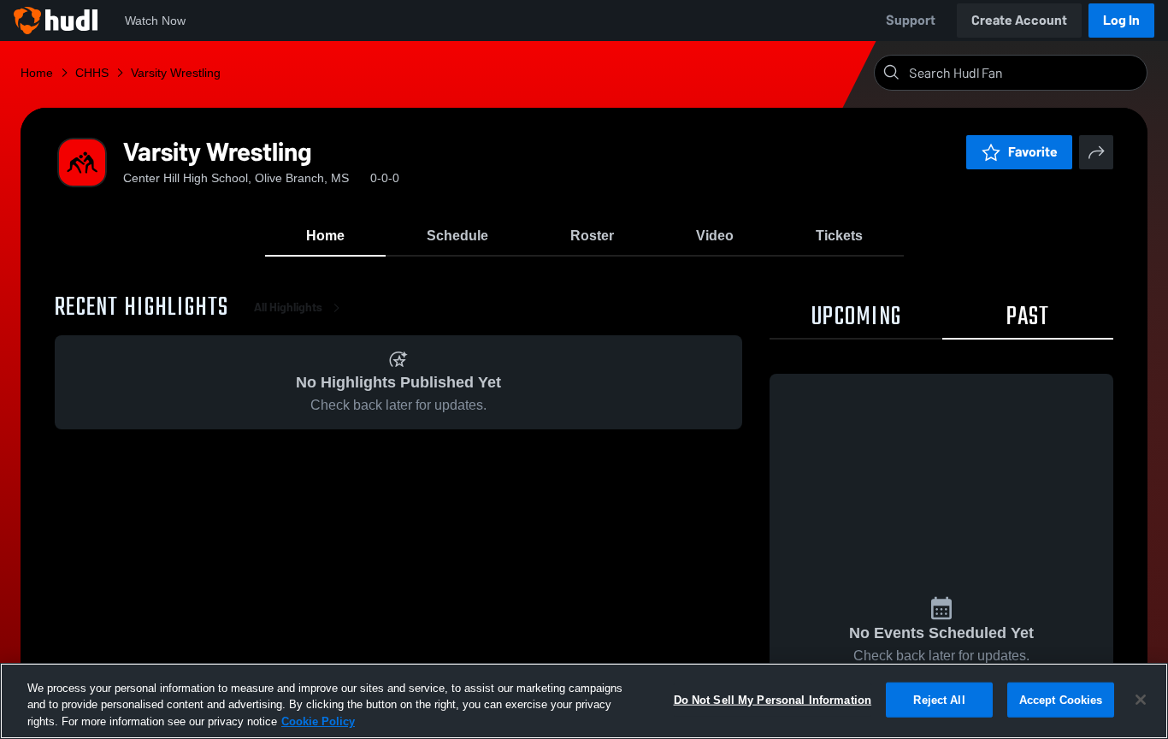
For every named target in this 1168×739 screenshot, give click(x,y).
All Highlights (288, 307)
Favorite (1033, 151)
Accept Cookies (1061, 699)
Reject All (938, 699)
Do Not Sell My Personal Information (773, 699)
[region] (584, 701)
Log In (1121, 20)
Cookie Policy (318, 721)
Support (910, 20)
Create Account (1019, 20)
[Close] (1140, 699)
